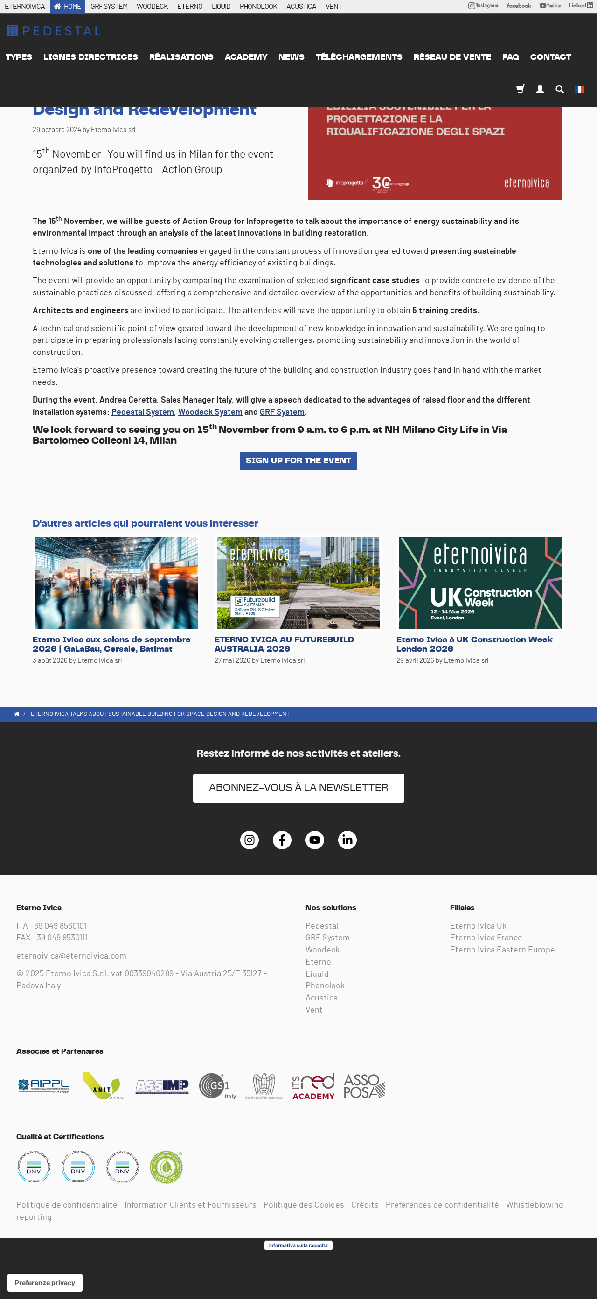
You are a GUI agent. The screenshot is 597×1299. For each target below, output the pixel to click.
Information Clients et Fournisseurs (191, 1205)
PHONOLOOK (258, 6)
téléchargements (359, 57)
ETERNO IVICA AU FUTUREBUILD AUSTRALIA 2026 (284, 644)
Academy (246, 57)
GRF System (282, 412)
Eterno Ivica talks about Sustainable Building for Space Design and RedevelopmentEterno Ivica (53, 31)
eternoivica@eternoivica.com (71, 956)
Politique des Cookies (304, 1205)
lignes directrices (90, 57)
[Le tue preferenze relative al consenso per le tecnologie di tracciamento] (45, 1283)
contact (550, 57)
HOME (72, 6)
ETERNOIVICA (25, 6)
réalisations (181, 57)
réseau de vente (452, 57)
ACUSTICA (301, 6)
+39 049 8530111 (60, 938)
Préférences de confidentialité (442, 1205)
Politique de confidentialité (67, 1205)
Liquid (317, 974)
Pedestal (321, 926)
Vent (314, 1010)
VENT (334, 6)
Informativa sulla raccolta (298, 1245)
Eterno (318, 962)
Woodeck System (210, 412)
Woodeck (322, 950)
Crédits (365, 1205)
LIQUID (221, 6)
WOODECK (152, 6)
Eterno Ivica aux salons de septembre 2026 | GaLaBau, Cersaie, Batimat (112, 644)
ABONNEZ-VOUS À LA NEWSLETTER (299, 788)
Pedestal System (142, 412)
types (19, 57)
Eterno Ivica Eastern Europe (502, 950)
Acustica (321, 998)
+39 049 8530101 (58, 926)
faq (510, 57)
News (291, 57)
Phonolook (325, 986)
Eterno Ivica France (486, 938)
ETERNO (189, 6)
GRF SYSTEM (108, 6)
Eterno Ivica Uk (478, 926)
